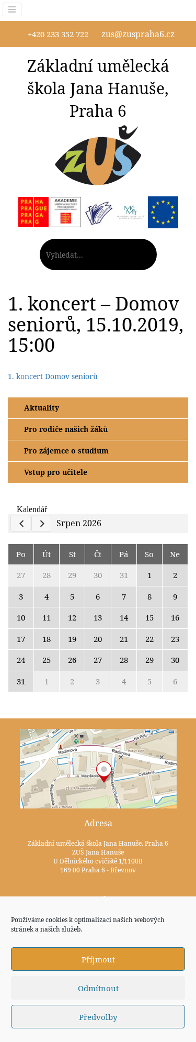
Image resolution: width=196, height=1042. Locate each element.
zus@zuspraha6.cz (138, 34)
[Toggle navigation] (12, 9)
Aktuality (41, 408)
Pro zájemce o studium (66, 451)
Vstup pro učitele (55, 472)
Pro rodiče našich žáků (66, 429)
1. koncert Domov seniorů (53, 376)
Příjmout (98, 959)
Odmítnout (98, 988)
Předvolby (98, 1017)
